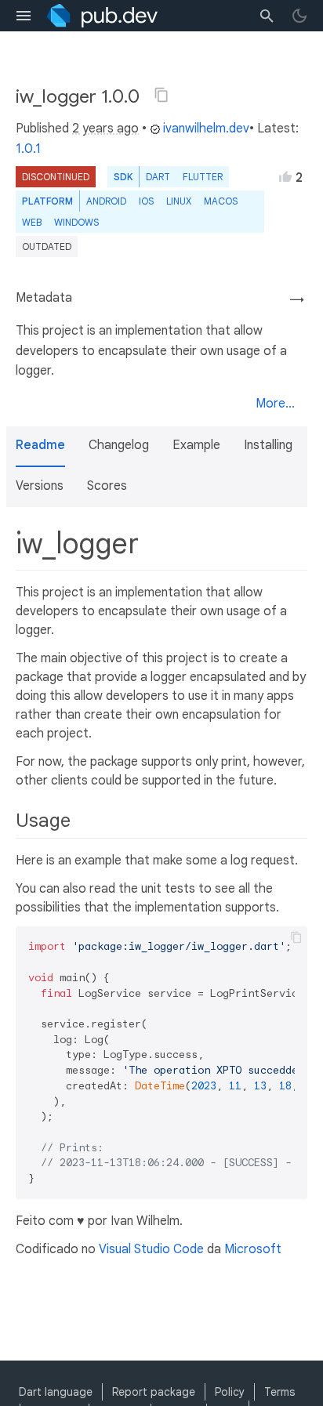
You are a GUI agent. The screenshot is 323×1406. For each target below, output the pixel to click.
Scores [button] (107, 486)
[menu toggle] (23, 15)
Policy (230, 1392)
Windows (76, 222)
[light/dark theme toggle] (299, 15)
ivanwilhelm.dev (206, 128)
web (32, 222)
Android (106, 201)
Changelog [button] (119, 445)
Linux (178, 201)
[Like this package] (285, 176)
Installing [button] (268, 445)
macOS (221, 201)
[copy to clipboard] (296, 937)
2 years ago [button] (105, 128)
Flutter (203, 177)
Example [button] (196, 445)
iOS (146, 201)
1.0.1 (28, 149)
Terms (279, 1392)
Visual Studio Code (151, 1249)
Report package (153, 1392)
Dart (158, 177)
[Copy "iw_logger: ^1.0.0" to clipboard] (161, 95)
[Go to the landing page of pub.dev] (102, 15)
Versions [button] (40, 486)
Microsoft (252, 1249)
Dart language (56, 1392)
